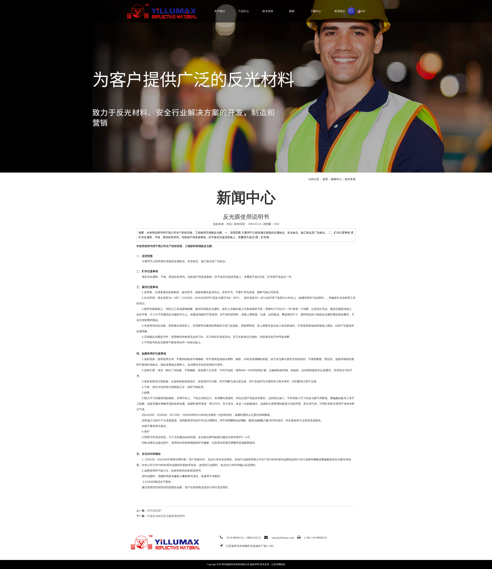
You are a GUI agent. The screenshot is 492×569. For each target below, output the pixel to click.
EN (363, 11)
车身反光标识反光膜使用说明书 (166, 516)
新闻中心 (336, 179)
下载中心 (315, 11)
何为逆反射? (154, 510)
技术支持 (267, 11)
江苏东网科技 (278, 564)
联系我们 (339, 11)
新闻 (291, 11)
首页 (325, 179)
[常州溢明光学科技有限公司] (165, 542)
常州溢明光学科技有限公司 (162, 11)
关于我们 (219, 11)
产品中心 (243, 11)
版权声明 (254, 564)
